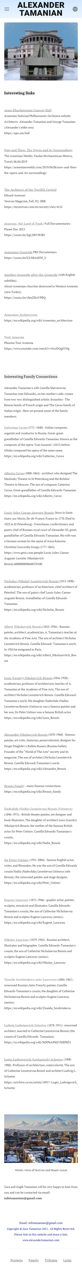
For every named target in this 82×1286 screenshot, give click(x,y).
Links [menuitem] (67, 1260)
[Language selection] (75, 9)
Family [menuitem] (34, 1260)
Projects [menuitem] (17, 1260)
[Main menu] (7, 9)
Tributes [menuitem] (51, 1260)
